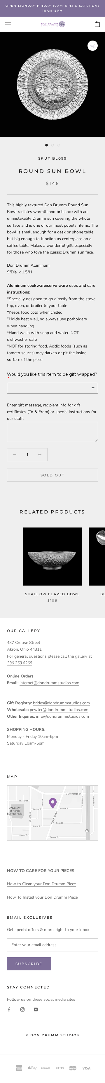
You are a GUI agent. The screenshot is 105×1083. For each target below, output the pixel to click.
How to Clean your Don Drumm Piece (41, 884)
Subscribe (29, 964)
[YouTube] (36, 1009)
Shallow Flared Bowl (52, 594)
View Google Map (52, 813)
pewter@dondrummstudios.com (59, 709)
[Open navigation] (8, 24)
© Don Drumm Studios (53, 1035)
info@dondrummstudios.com (62, 716)
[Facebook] (9, 1009)
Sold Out (52, 475)
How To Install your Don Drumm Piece (42, 897)
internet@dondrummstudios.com (49, 683)
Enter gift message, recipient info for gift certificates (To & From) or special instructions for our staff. (52, 411)
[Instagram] (22, 1009)
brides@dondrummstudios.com (61, 703)
